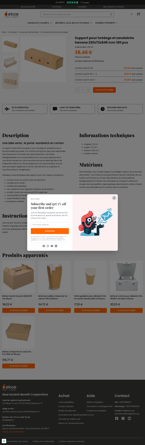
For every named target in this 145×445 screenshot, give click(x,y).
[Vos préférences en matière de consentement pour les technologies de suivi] (4, 441)
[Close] (114, 198)
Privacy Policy (51, 238)
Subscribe (50, 231)
